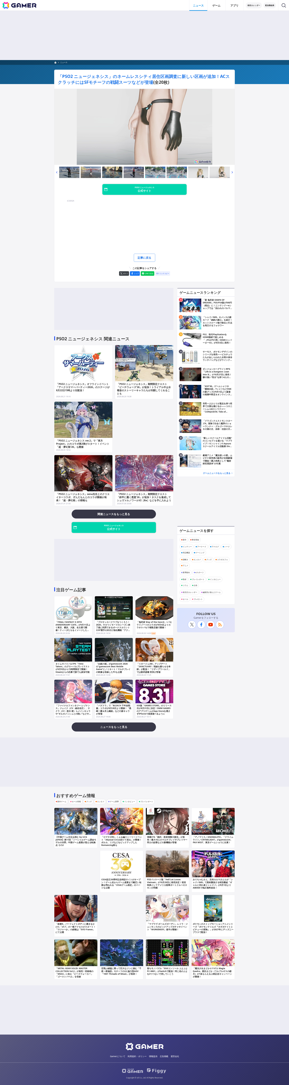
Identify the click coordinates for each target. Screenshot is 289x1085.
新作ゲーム (61, 801)
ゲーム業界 (114, 801)
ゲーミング (199, 552)
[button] (56, 172)
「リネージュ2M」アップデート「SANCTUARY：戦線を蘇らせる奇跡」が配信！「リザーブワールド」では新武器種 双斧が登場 (154, 667)
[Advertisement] (144, 35)
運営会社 (175, 1056)
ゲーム (216, 5)
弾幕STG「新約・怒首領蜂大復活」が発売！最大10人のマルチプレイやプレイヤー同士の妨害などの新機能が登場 (167, 840)
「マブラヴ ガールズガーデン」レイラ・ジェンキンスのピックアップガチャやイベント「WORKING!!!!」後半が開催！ (167, 926)
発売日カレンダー (190, 592)
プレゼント (198, 599)
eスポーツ (199, 572)
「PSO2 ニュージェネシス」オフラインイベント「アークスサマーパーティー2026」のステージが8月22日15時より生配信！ (83, 387)
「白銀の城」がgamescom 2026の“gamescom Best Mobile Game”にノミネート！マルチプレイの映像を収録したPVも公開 (113, 667)
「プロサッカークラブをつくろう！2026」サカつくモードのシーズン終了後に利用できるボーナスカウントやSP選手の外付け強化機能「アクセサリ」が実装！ (113, 627)
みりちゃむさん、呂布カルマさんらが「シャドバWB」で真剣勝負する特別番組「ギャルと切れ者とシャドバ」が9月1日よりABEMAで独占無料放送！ (213, 883)
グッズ (209, 559)
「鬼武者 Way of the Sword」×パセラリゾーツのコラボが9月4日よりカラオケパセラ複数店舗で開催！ (154, 625)
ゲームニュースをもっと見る (216, 473)
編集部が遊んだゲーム (212, 592)
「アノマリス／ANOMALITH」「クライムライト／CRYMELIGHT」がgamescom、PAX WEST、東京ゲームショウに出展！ (213, 840)
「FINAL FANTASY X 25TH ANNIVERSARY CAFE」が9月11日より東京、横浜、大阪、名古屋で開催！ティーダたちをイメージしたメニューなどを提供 (73, 627)
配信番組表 (269, 5)
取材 (184, 579)
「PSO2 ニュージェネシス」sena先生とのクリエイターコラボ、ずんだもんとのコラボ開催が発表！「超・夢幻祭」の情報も (83, 497)
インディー (187, 546)
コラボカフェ (222, 559)
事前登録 (195, 539)
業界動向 (186, 572)
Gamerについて (117, 1056)
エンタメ (197, 559)
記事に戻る (144, 257)
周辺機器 (186, 552)
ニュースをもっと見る (113, 727)
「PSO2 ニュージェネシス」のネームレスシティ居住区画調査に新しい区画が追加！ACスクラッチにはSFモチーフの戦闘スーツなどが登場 (144, 79)
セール (185, 599)
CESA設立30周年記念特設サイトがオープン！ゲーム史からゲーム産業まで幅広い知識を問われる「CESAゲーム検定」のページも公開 (121, 883)
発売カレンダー (253, 5)
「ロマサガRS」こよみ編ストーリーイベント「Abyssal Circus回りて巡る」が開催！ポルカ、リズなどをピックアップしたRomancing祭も (121, 841)
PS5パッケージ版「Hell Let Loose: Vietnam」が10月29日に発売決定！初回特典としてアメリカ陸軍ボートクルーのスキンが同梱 (167, 883)
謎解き (185, 559)
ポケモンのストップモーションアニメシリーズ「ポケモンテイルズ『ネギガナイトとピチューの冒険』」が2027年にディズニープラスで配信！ (213, 928)
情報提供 (153, 1056)
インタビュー (215, 579)
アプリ (234, 5)
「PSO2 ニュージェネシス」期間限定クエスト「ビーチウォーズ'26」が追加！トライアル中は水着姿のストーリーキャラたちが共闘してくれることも (144, 388)
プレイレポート (198, 579)
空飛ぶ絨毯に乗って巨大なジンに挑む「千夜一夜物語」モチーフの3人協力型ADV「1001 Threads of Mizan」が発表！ (121, 971)
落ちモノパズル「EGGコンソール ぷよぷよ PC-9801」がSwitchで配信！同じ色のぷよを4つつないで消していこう (167, 971)
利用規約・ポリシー (137, 1056)
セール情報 (76, 801)
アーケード (201, 546)
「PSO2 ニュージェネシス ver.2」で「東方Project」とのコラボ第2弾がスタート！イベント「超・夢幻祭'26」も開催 (82, 444)
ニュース (198, 5)
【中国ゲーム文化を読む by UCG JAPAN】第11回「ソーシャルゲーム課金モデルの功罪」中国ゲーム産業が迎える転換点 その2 (76, 841)
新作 (184, 539)
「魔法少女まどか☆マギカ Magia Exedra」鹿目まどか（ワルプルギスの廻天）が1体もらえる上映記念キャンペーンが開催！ (212, 972)
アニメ (185, 565)
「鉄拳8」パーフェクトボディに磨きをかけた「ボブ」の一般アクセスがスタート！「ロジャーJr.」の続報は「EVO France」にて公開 (76, 928)
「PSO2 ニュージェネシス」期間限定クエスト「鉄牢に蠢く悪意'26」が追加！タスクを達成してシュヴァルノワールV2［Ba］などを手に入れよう (144, 497)
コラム (185, 585)
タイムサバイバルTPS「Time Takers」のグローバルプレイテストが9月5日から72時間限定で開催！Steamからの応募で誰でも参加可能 (73, 667)
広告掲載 (164, 1056)
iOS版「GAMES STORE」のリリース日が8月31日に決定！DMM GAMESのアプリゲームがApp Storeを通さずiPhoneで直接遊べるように (154, 709)
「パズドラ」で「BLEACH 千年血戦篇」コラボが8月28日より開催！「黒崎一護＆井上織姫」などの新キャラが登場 (113, 709)
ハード (227, 546)
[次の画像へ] (144, 127)
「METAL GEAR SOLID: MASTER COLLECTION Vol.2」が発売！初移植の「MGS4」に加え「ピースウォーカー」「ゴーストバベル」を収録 (74, 972)
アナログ (215, 546)
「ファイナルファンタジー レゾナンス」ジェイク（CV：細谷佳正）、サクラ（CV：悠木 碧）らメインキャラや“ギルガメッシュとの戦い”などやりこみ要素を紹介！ (73, 711)
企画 (195, 585)
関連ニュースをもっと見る (114, 514)
